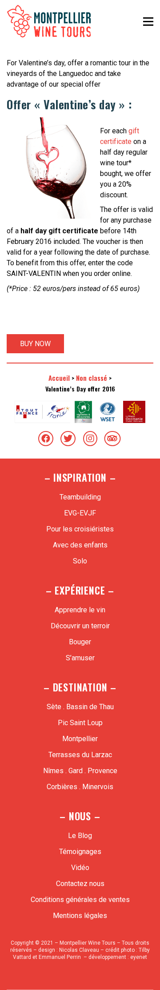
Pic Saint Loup (80, 723)
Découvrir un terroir (80, 626)
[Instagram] (90, 438)
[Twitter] (68, 438)
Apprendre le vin (80, 610)
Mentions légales (80, 915)
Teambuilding (80, 497)
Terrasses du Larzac (80, 754)
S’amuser (80, 658)
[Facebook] (46, 438)
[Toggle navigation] (148, 21)
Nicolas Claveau (79, 950)
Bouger (80, 642)
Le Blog (80, 835)
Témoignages (80, 851)
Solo (80, 561)
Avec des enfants (80, 545)
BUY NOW (35, 343)
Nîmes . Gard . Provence (80, 770)
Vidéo (80, 867)
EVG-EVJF (80, 513)
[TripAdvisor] (112, 438)
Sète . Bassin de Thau (80, 707)
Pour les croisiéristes (80, 529)
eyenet (138, 957)
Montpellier (80, 739)
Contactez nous (80, 883)
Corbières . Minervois (80, 786)
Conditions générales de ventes (80, 899)
